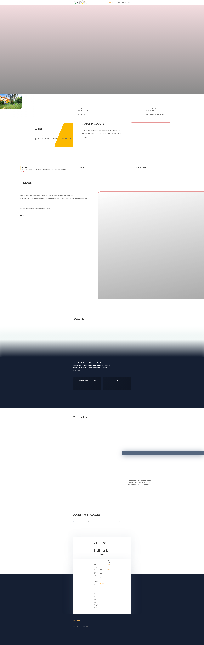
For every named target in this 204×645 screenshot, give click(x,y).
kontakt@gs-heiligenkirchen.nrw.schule (102, 582)
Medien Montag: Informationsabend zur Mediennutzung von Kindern (53, 139)
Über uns (124, 2)
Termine (119, 2)
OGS (129, 2)
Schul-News (114, 2)
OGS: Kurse (108, 567)
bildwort (85, 626)
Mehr (22, 171)
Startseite (109, 2)
